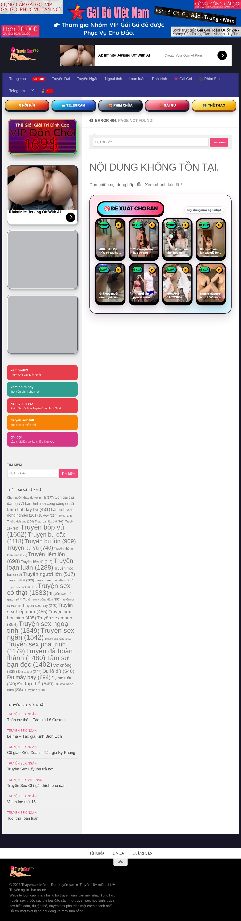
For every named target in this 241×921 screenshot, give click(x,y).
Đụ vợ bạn (34, 690)
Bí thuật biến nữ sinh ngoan (177, 250)
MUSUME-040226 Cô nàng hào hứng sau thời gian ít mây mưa (176, 295)
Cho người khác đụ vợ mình (30, 497)
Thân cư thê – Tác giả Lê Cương (35, 720)
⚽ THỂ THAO (214, 105)
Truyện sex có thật (38, 589)
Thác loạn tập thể (49, 521)
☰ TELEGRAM (73, 105)
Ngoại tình (113, 79)
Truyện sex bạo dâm (55, 580)
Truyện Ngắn (87, 79)
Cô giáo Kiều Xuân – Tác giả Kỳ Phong (41, 752)
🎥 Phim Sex (210, 79)
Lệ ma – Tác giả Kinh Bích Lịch (34, 736)
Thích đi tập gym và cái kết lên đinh (142, 295)
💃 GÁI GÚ (167, 105)
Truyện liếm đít (36, 562)
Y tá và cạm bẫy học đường (143, 250)
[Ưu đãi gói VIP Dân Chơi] (42, 136)
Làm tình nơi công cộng (49, 503)
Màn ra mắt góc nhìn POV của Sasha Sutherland (210, 295)
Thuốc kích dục (20, 521)
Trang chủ (17, 79)
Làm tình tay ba (28, 509)
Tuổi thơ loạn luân (22, 818)
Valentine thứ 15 (21, 802)
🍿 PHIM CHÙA (120, 105)
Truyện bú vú (30, 548)
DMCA (118, 853)
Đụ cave (29, 671)
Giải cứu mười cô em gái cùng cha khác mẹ (109, 295)
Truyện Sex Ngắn (21, 714)
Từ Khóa (96, 853)
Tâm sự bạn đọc (38, 661)
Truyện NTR (20, 580)
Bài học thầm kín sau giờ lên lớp (210, 251)
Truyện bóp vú (35, 530)
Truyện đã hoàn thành (40, 654)
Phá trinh (159, 79)
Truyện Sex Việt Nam (25, 780)
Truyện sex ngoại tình (38, 627)
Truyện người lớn (49, 574)
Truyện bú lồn (50, 541)
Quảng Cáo (142, 853)
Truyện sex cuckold (22, 587)
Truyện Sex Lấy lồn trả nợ (30, 769)
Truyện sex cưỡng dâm (41, 599)
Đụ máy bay (29, 677)
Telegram (17, 91)
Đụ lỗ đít (58, 671)
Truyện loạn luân (40, 564)
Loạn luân (137, 79)
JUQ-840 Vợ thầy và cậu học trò (109, 251)
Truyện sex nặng (58, 638)
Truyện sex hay (39, 606)
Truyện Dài (61, 79)
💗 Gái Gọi (183, 79)
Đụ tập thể (35, 683)
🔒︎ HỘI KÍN (27, 105)
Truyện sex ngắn (40, 634)
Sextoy (48, 515)
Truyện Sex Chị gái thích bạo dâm (37, 785)
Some (65, 515)
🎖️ (46, 91)
